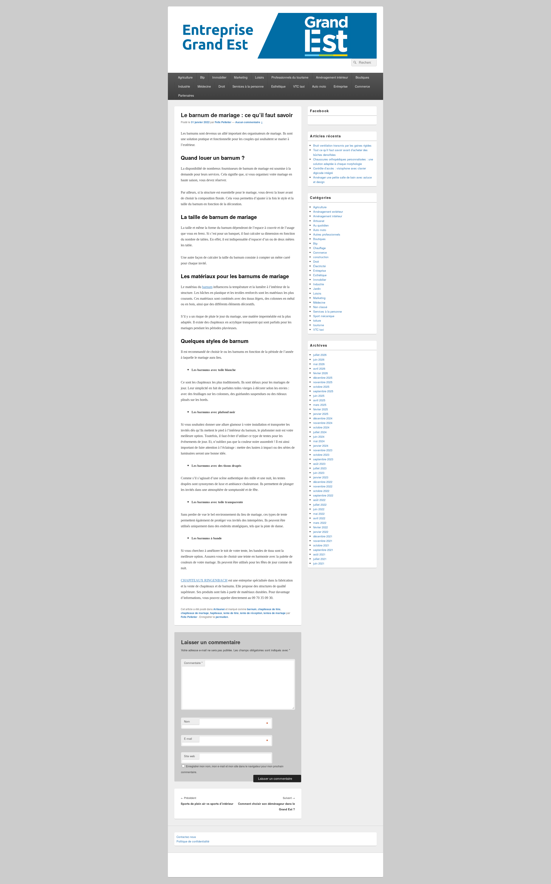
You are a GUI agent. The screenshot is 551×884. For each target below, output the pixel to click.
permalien (222, 617)
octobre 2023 (321, 455)
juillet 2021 (320, 559)
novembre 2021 (322, 541)
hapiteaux (216, 613)
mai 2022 (319, 514)
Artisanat (219, 609)
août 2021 (319, 554)
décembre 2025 (322, 377)
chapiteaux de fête (269, 609)
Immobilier (219, 77)
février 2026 (320, 373)
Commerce (362, 86)
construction (320, 257)
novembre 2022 (322, 486)
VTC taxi (299, 86)
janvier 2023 (320, 477)
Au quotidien (321, 225)
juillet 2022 (320, 504)
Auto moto (319, 86)
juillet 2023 (320, 468)
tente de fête (231, 613)
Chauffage (319, 248)
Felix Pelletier (223, 122)
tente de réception (251, 613)
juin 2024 (318, 436)
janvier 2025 (320, 414)
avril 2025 (319, 400)
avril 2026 (319, 368)
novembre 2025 (322, 382)
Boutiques (362, 77)
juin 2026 (318, 359)
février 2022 (320, 527)
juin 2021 (318, 563)
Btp (202, 77)
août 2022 (319, 500)
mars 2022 (319, 523)
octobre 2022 (321, 491)
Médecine (204, 86)
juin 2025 (318, 396)
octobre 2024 (321, 427)
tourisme (318, 325)
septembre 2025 (323, 391)
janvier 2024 (320, 446)
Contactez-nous (186, 837)
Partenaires (186, 95)
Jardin (317, 289)
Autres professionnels (326, 234)
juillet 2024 (320, 432)
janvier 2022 (320, 532)
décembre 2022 (322, 482)
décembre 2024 (322, 418)
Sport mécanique (323, 316)
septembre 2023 (323, 459)
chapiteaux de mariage (195, 613)
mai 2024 (319, 441)
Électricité (319, 266)
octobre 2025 (321, 387)
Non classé (320, 307)
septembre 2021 (323, 550)
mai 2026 (319, 364)
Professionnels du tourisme (289, 77)
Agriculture (185, 77)
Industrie (184, 86)
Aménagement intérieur (332, 77)
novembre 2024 (322, 423)
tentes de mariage (274, 613)
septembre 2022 (323, 495)
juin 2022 (318, 509)
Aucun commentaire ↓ (249, 122)
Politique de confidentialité (192, 841)
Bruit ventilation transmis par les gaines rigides (342, 145)
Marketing (241, 77)
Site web (189, 756)
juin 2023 (318, 473)
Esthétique (278, 86)
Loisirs (259, 77)
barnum (252, 609)
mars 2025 (319, 405)
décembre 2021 (322, 536)
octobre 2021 (321, 545)
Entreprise (341, 86)
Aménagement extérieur (328, 211)
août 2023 (319, 464)
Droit (221, 86)
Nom (187, 721)
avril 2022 (319, 518)
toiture (317, 320)
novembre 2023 (322, 450)
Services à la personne (248, 86)
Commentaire (193, 663)
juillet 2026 (320, 355)
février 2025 (320, 409)
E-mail (188, 739)
